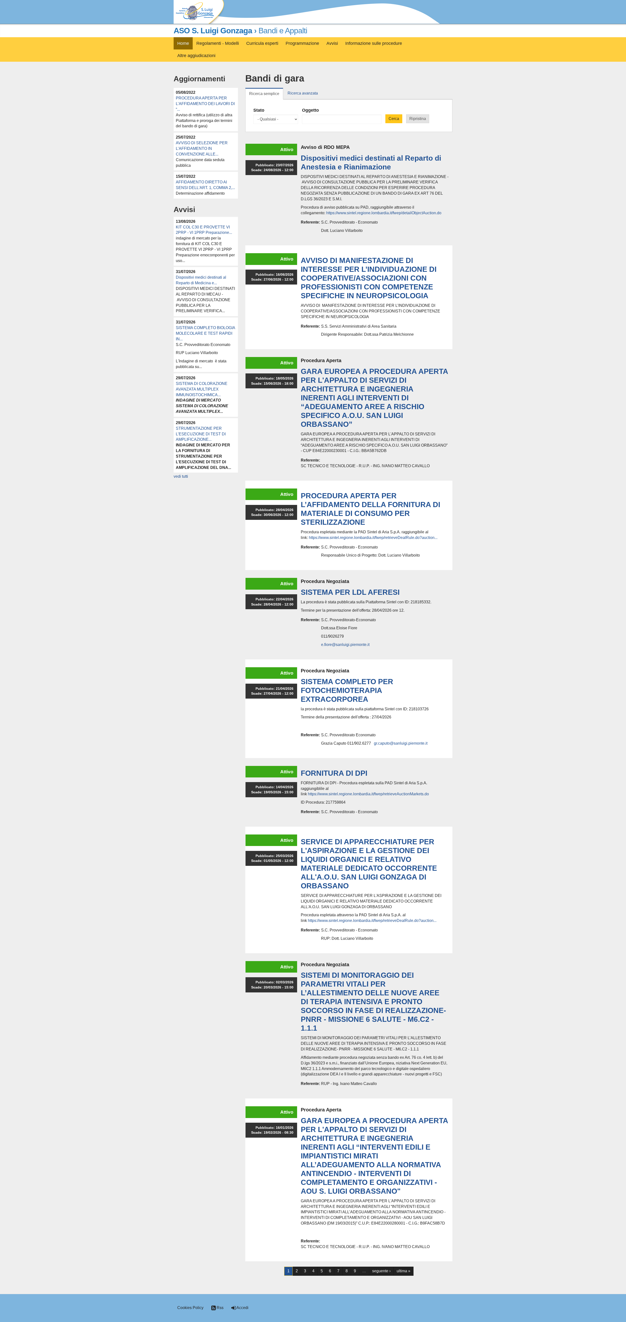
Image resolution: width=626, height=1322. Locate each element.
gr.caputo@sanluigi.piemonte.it (400, 743)
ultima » (403, 1271)
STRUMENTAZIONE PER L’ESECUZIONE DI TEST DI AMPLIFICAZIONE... (201, 434)
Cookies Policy (190, 1308)
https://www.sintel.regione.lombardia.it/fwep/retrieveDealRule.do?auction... (373, 538)
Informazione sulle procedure (373, 43)
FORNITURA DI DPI (334, 773)
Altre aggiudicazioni (196, 55)
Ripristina (417, 119)
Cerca (394, 119)
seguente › (381, 1271)
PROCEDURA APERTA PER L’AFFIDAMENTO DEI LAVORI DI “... (205, 103)
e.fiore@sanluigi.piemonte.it (345, 645)
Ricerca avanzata (303, 93)
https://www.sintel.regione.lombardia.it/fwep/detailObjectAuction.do (383, 213)
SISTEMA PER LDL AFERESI (350, 592)
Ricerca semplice (266, 95)
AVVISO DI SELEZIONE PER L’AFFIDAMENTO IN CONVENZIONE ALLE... (202, 148)
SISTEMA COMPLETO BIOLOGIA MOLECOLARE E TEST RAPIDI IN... (205, 333)
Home (183, 43)
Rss (220, 1308)
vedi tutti (181, 476)
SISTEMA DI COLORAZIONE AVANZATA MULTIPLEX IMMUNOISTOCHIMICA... (201, 389)
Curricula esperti (262, 43)
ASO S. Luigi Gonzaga (213, 30)
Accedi (242, 1308)
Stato (258, 110)
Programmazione (302, 43)
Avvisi (332, 43)
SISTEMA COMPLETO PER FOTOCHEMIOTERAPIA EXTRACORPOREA (347, 690)
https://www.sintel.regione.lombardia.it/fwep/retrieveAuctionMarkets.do (369, 794)
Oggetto (310, 110)
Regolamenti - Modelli (217, 43)
